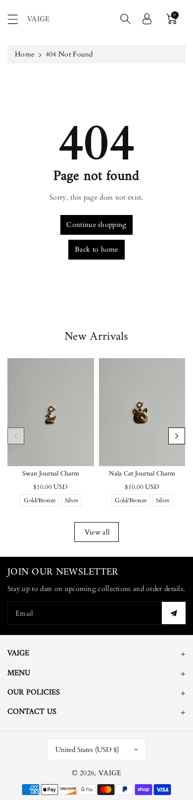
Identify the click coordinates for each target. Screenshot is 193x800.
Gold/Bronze (39, 501)
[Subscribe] (174, 613)
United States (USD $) (87, 749)
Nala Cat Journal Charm (142, 474)
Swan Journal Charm (50, 474)
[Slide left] (15, 435)
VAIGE (110, 773)
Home (24, 54)
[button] (17, 19)
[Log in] (147, 19)
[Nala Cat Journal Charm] (142, 412)
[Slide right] (176, 435)
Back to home (96, 249)
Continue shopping (96, 224)
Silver (71, 501)
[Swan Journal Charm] (50, 412)
